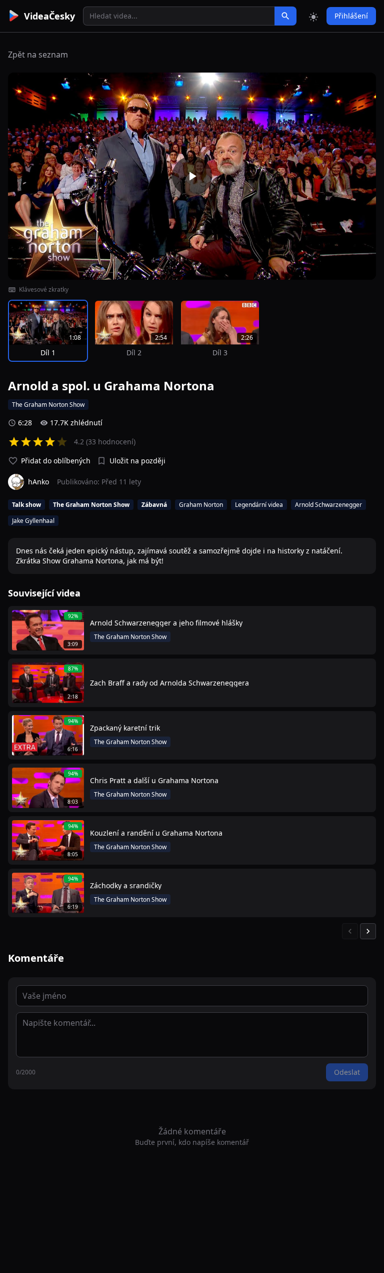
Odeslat (347, 1072)
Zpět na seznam (38, 54)
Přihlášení (351, 16)
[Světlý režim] (313, 16)
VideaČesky (49, 16)
